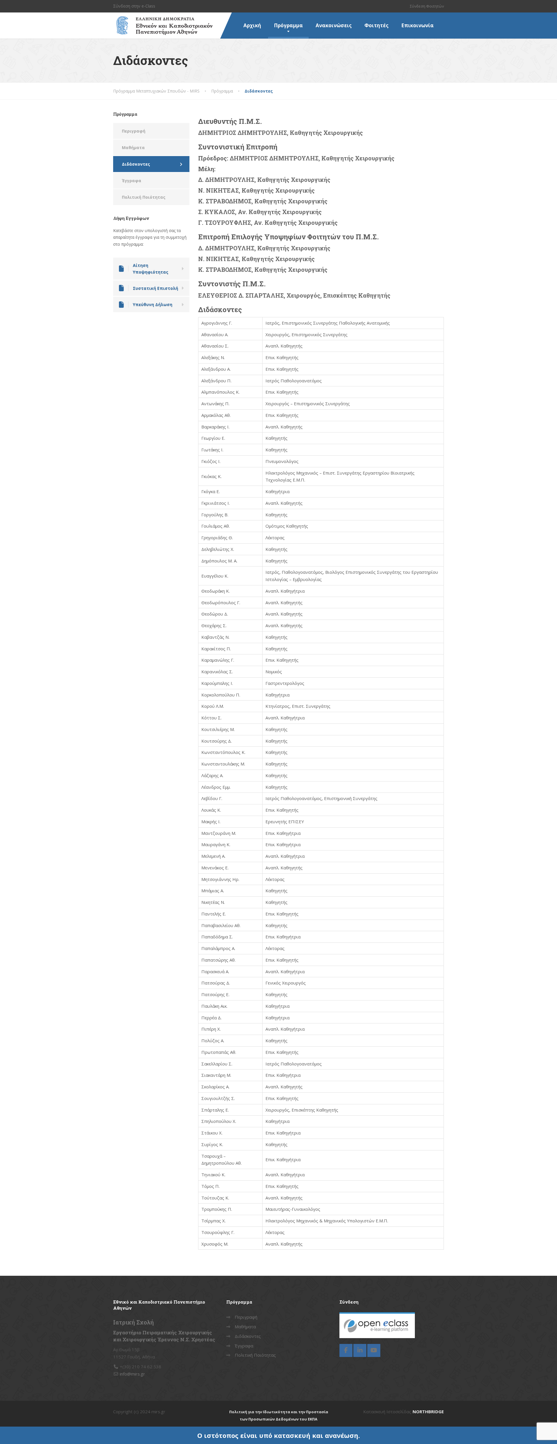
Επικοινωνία (417, 25)
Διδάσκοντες (136, 164)
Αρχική (252, 25)
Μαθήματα (133, 147)
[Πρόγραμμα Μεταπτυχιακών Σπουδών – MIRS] (162, 19)
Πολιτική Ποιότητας (143, 197)
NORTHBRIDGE (428, 1411)
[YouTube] (373, 1350)
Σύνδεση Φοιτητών (427, 6)
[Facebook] (345, 1350)
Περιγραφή (133, 131)
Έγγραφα (131, 180)
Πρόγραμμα (288, 25)
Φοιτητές (376, 25)
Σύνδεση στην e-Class (134, 6)
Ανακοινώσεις (334, 25)
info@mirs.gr (132, 1374)
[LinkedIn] (359, 1350)
